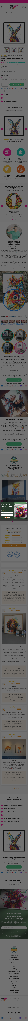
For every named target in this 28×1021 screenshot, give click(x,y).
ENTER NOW (7, 517)
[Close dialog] (26, 502)
